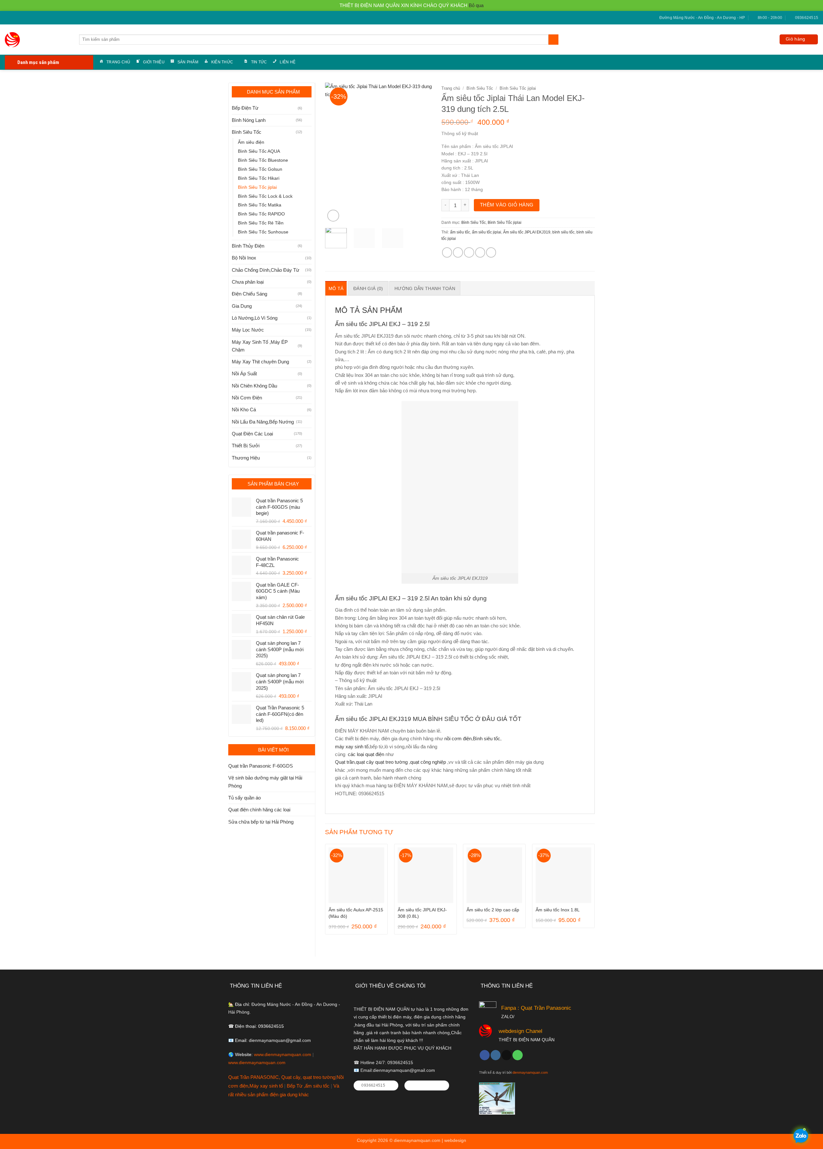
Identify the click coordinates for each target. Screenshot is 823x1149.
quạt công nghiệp (428, 762)
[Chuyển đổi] (308, 108)
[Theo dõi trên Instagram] (496, 1055)
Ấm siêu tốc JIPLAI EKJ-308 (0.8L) (422, 913)
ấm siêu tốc (460, 232)
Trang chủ (118, 62)
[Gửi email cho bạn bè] (469, 252)
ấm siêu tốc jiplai (486, 232)
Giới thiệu (153, 62)
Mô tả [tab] (336, 288)
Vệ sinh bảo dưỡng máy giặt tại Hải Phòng (265, 781)
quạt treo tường (391, 762)
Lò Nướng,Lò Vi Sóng (254, 318)
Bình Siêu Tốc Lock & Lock (265, 196)
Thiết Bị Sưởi (245, 445)
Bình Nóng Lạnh (249, 120)
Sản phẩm (187, 62)
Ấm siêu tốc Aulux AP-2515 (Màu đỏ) (356, 913)
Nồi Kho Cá (244, 409)
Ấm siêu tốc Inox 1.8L (558, 909)
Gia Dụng (242, 306)
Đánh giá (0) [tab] (368, 288)
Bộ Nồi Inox (244, 257)
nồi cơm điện (458, 738)
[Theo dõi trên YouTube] (25, 18)
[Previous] (335, 153)
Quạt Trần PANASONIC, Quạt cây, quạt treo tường (281, 1077)
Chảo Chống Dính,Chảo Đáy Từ (265, 270)
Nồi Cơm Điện (247, 397)
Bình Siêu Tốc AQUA (259, 151)
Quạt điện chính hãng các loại (259, 809)
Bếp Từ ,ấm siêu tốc (309, 1086)
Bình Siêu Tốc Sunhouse (263, 232)
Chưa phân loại (248, 282)
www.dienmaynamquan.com (282, 1054)
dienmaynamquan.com (530, 1072)
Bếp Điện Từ (245, 108)
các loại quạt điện (365, 754)
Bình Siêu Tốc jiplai (257, 187)
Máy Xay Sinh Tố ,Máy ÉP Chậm (260, 345)
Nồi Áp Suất (244, 373)
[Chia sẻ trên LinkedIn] (491, 252)
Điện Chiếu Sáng (249, 293)
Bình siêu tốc (486, 738)
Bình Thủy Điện (248, 246)
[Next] (421, 153)
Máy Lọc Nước (248, 330)
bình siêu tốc (563, 232)
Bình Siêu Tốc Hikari (258, 178)
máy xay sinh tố (351, 746)
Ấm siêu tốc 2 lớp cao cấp (492, 909)
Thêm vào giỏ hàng (507, 204)
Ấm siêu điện (251, 142)
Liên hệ (287, 62)
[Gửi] (553, 39)
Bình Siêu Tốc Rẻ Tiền (261, 223)
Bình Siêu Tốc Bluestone (263, 160)
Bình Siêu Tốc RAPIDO (261, 214)
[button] (799, 39)
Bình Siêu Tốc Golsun (260, 169)
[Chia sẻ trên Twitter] (458, 252)
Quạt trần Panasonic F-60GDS (260, 766)
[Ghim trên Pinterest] (480, 252)
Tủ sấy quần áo (244, 797)
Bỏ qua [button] (476, 5)
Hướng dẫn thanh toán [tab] (424, 288)
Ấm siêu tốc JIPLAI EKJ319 (526, 232)
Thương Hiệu (246, 458)
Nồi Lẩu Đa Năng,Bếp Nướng (263, 421)
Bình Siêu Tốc (246, 132)
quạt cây (365, 762)
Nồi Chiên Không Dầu (254, 385)
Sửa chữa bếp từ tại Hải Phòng (261, 822)
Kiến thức (222, 62)
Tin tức (259, 62)
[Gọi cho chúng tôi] (19, 18)
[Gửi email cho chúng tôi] (13, 18)
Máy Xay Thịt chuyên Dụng (260, 361)
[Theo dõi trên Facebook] (7, 18)
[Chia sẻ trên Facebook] (447, 252)
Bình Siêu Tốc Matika (259, 205)
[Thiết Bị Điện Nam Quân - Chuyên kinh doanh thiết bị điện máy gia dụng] (13, 40)
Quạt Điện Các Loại (252, 433)
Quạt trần (345, 762)
